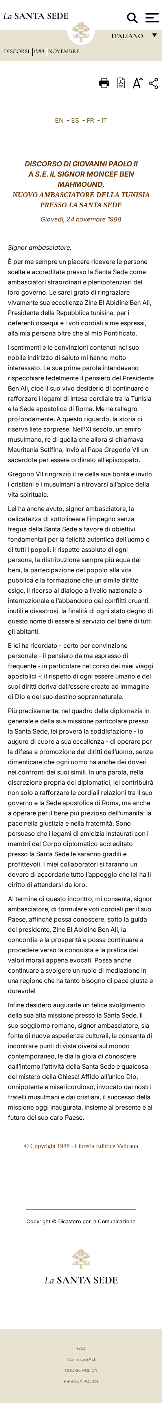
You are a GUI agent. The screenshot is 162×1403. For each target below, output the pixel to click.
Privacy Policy (81, 1381)
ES (75, 120)
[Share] (154, 85)
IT (104, 120)
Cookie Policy (81, 1370)
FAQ (81, 1348)
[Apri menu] (151, 17)
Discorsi (17, 51)
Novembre (63, 51)
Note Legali (81, 1359)
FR (90, 120)
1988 (39, 51)
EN (59, 120)
